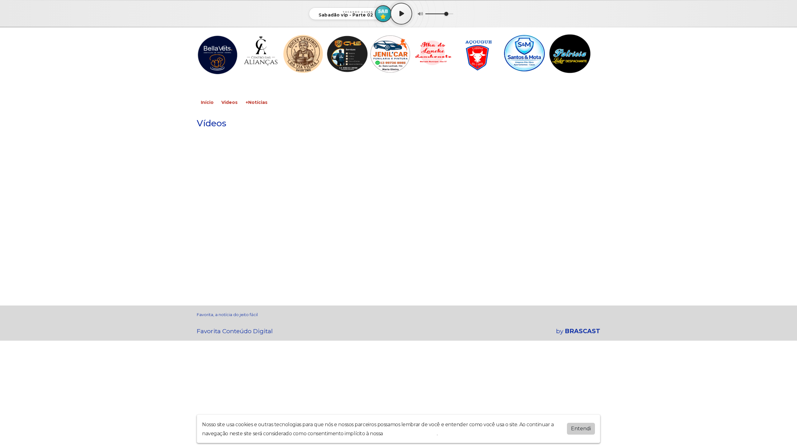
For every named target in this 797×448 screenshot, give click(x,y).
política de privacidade (410, 433)
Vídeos (229, 102)
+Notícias (256, 102)
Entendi (581, 429)
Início (207, 102)
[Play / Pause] (401, 14)
